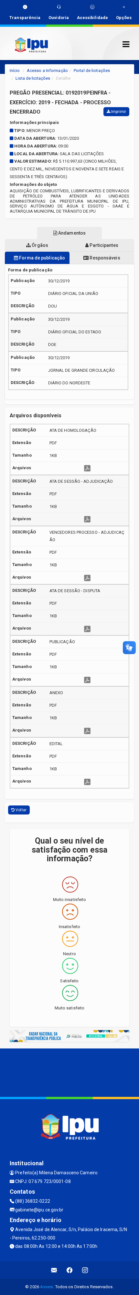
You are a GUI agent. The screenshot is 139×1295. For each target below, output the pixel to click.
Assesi (46, 1286)
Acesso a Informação (47, 70)
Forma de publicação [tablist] (41, 257)
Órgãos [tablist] (39, 245)
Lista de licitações (33, 78)
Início (15, 70)
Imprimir (118, 111)
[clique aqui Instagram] (85, 1270)
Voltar (21, 810)
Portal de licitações (92, 70)
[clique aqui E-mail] (54, 1270)
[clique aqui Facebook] (69, 1270)
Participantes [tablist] (103, 245)
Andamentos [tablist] (71, 233)
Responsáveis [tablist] (104, 257)
